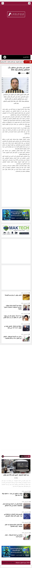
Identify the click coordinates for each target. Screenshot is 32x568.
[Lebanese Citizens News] (16, 14)
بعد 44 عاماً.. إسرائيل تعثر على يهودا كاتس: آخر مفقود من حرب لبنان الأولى (12, 317)
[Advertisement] (16, 37)
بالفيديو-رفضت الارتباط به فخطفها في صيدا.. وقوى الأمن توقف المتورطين (13, 515)
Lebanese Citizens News (8, 563)
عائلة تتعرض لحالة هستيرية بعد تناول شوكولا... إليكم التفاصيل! (13, 525)
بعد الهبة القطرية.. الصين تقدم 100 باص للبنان (16, 475)
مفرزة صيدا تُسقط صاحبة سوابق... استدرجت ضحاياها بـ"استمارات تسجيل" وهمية (13, 307)
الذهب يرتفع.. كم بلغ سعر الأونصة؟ (13, 295)
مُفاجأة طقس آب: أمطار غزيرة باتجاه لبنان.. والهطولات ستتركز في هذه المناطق (12, 505)
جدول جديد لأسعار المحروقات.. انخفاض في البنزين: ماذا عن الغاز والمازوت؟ (12, 337)
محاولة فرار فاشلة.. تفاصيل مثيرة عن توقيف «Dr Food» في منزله (13, 327)
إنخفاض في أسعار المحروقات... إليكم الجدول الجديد (13, 536)
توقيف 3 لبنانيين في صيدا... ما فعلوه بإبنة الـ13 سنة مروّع (12, 494)
